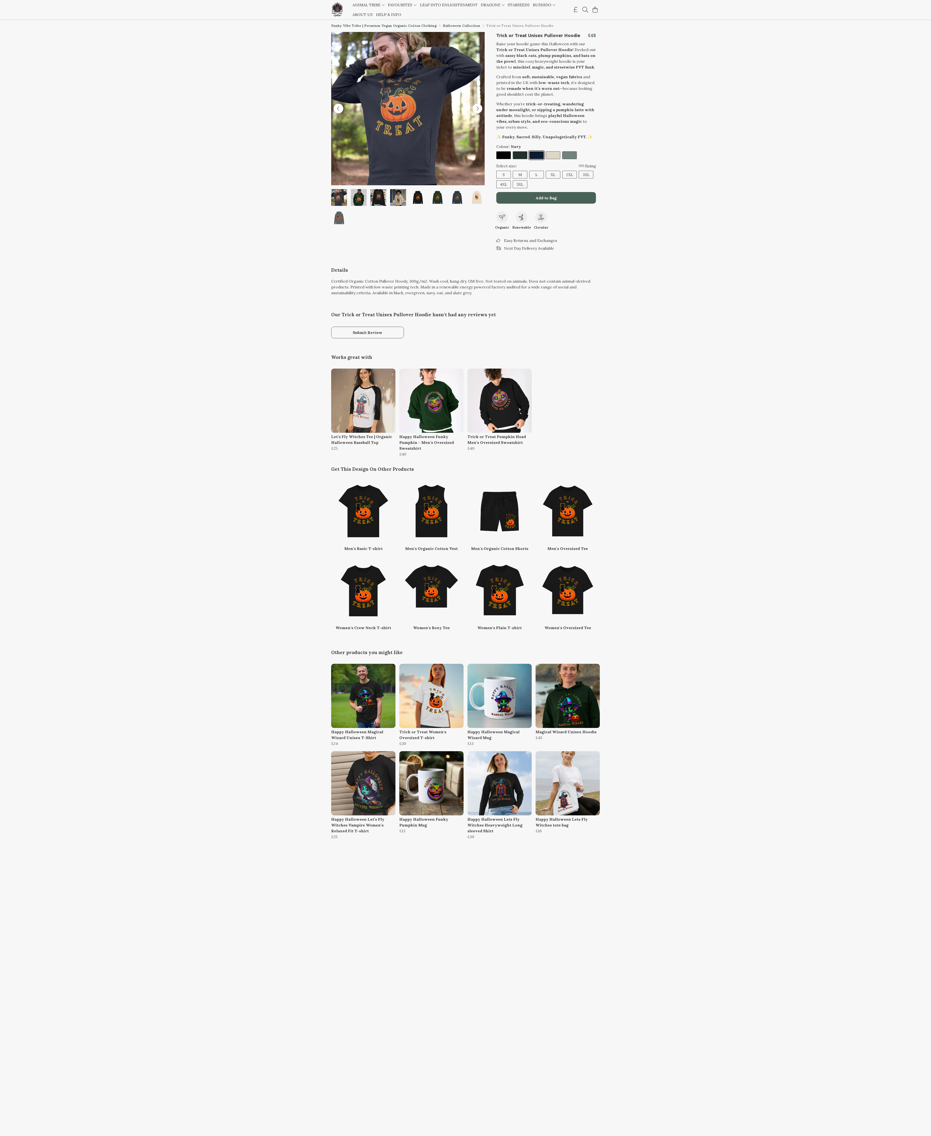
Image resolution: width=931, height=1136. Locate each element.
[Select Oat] (553, 155)
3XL (586, 174)
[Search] (585, 10)
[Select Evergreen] (520, 155)
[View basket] (595, 10)
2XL (569, 174)
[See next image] (477, 108)
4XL (503, 184)
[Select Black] (503, 155)
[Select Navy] (536, 155)
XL (553, 174)
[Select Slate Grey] (569, 155)
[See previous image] (338, 108)
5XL (520, 184)
